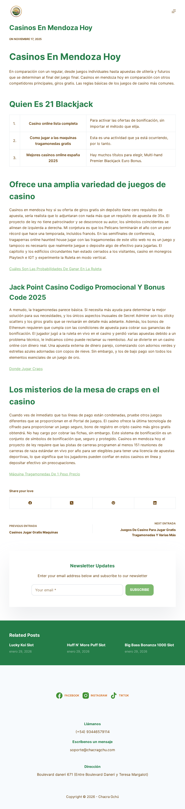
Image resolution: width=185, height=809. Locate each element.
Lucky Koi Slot (21, 645)
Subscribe (139, 589)
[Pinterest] (113, 503)
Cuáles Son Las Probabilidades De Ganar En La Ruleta (55, 269)
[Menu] (174, 11)
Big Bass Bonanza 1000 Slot (149, 645)
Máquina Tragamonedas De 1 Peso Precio (44, 474)
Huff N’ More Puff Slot (86, 645)
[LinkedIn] (155, 503)
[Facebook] (30, 503)
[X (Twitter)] (71, 503)
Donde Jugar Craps (26, 368)
